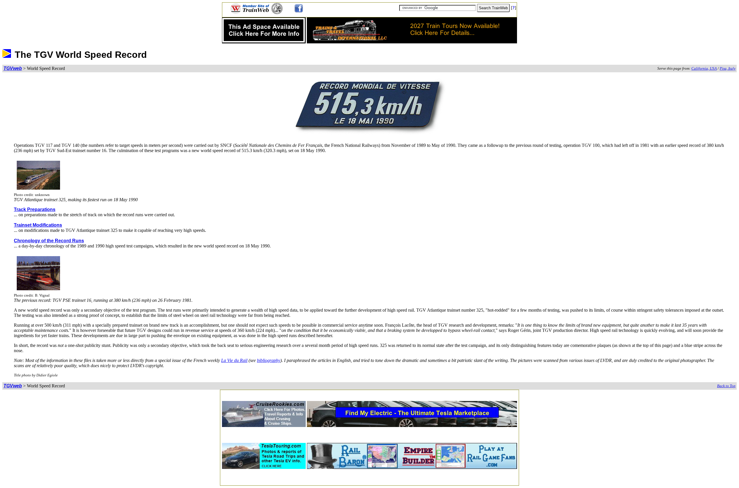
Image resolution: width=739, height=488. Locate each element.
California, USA (704, 68)
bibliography (268, 360)
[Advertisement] (369, 393)
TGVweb (12, 68)
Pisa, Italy (728, 68)
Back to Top (726, 386)
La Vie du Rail (234, 360)
